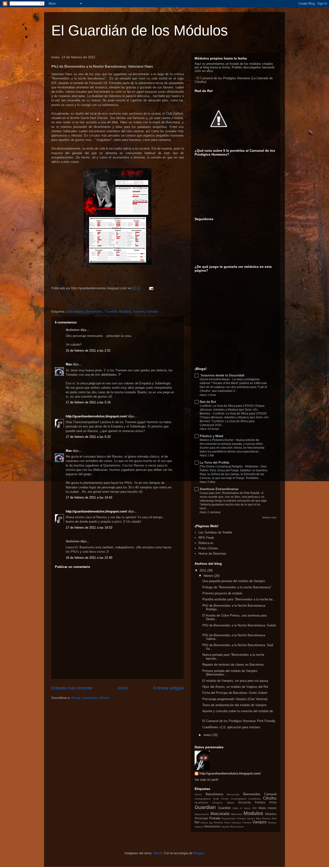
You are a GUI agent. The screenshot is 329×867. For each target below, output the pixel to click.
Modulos (125, 311)
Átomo (198, 794)
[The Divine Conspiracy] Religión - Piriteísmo (229, 466)
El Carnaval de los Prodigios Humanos (223, 78)
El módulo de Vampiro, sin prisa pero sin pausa (235, 681)
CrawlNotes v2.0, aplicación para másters (231, 727)
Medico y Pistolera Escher (217, 440)
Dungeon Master (223, 802)
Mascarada (220, 814)
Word (233, 826)
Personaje (201, 818)
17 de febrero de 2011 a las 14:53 (89, 527)
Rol (197, 822)
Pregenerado (228, 818)
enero (207, 735)
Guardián (224, 808)
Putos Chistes (208, 548)
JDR (254, 808)
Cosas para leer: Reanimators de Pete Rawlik (230, 493)
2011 (203, 570)
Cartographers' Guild (207, 798)
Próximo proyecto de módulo (222, 593)
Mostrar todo (269, 517)
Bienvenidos (94, 311)
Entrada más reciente (71, 688)
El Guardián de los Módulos (139, 30)
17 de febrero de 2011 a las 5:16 (88, 402)
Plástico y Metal (211, 436)
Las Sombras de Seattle (215, 532)
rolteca (204, 822)
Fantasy (260, 802)
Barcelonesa (75, 311)
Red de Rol (208, 402)
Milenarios (236, 814)
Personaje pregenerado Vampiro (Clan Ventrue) (234, 699)
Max (69, 364)
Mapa (262, 807)
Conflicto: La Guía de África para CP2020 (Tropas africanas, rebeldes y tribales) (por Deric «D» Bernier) (232, 409)
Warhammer (212, 826)
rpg (211, 822)
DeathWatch (201, 802)
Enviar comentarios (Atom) (90, 698)
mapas (272, 807)
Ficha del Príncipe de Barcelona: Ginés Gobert (234, 693)
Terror (227, 822)
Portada (214, 818)
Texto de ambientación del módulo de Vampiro (234, 705)
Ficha (272, 802)
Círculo (225, 798)
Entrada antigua (168, 688)
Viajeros (199, 826)
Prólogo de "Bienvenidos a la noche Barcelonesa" (236, 587)
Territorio (218, 822)
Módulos (270, 813)
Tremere (246, 822)
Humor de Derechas (212, 553)
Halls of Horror (241, 808)
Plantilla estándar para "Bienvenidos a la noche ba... (238, 599)
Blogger (198, 853)
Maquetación (202, 814)
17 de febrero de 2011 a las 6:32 (88, 437)
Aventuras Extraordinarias (219, 489)
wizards (225, 826)
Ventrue (272, 822)
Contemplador (238, 798)
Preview (241, 818)
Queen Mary (254, 818)
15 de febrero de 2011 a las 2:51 (88, 350)
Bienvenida (233, 794)
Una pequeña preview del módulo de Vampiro (233, 581)
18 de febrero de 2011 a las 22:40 (89, 557)
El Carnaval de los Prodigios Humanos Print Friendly (239, 721)
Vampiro (152, 311)
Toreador (139, 311)
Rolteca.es (205, 543)
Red (274, 818)
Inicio (123, 688)
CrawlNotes (254, 798)
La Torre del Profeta (214, 462)
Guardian (111, 311)
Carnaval (270, 794)
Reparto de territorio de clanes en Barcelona (232, 664)
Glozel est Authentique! (215, 379)
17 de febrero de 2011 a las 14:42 (89, 497)
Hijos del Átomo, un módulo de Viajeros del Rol (235, 687)
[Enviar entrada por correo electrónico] (150, 288)
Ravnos (266, 818)
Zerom (240, 826)
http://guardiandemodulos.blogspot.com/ (96, 416)
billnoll (157, 853)
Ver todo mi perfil (206, 780)
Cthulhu (269, 798)
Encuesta (244, 802)
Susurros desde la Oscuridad (222, 375)
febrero (208, 576)
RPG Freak (206, 537)
